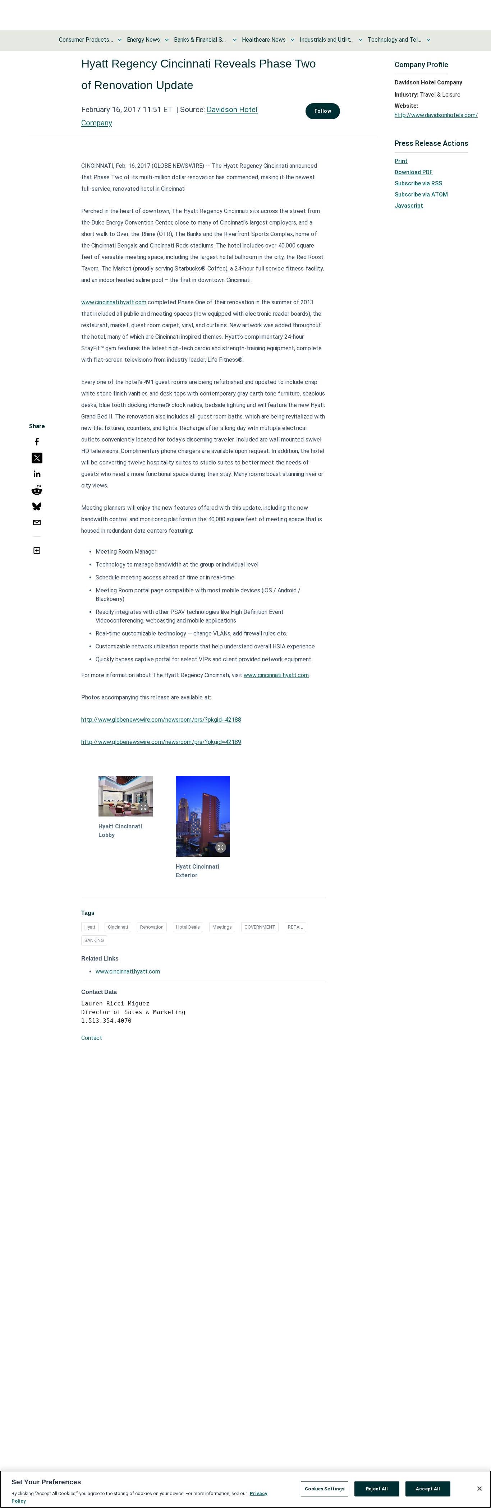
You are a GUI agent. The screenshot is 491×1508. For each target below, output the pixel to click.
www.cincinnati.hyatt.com (113, 302)
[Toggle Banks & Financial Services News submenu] (234, 39)
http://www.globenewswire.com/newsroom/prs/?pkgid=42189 (161, 742)
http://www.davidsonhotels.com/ (436, 115)
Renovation (152, 927)
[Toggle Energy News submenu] (166, 39)
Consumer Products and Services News (86, 39)
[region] (245, 1489)
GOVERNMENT (259, 927)
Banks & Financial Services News (201, 39)
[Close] (479, 1489)
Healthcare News (264, 39)
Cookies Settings (324, 1488)
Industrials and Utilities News (327, 39)
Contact (91, 1038)
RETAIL (295, 927)
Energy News (143, 39)
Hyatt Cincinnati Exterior (197, 871)
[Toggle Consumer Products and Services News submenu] (119, 39)
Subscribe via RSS (418, 183)
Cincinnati (118, 927)
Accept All (428, 1488)
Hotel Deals (188, 927)
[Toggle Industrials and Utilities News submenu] (360, 39)
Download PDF (414, 172)
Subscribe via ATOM (421, 194)
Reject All (377, 1488)
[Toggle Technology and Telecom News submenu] (428, 39)
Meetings (222, 927)
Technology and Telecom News (395, 39)
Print (401, 161)
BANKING (94, 940)
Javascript (409, 205)
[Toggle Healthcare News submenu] (292, 39)
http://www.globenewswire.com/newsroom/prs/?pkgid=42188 (161, 719)
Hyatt (89, 927)
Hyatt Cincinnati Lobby (120, 830)
